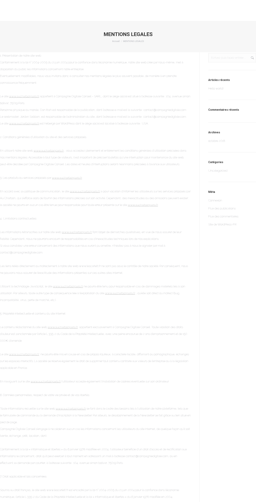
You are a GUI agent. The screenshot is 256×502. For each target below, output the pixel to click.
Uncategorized (217, 170)
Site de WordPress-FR (222, 224)
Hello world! (215, 88)
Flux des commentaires (223, 216)
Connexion (215, 200)
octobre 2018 (216, 141)
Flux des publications (222, 208)
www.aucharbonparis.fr (24, 96)
